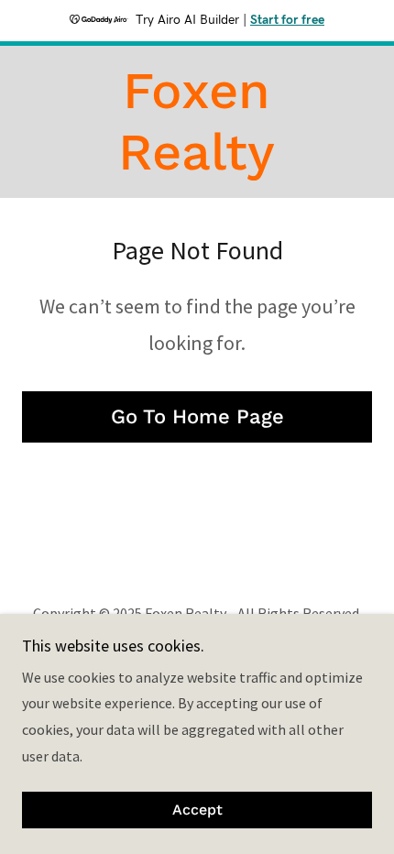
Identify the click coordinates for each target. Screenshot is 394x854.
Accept (197, 810)
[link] (196, 121)
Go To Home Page (197, 416)
